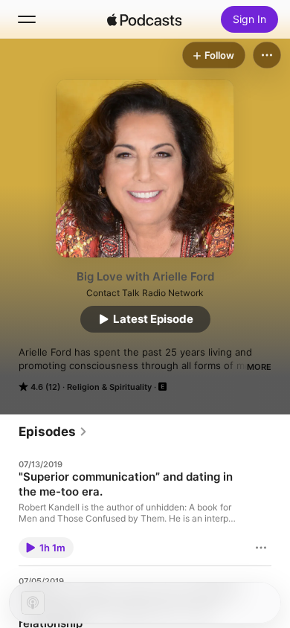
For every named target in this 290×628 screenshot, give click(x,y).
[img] (144, 19)
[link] (53, 431)
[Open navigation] (26, 19)
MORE (259, 367)
